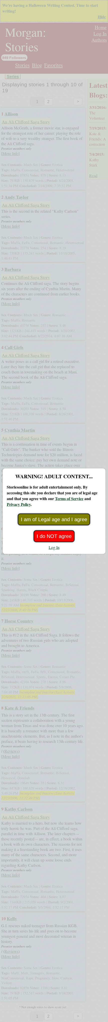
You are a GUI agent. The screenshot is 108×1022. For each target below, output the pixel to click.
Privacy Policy (19, 504)
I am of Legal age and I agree (54, 519)
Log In (54, 547)
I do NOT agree (54, 536)
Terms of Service (69, 498)
